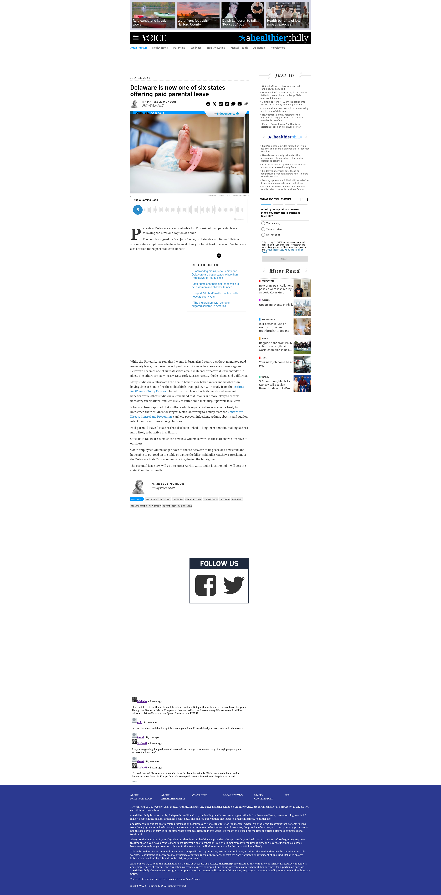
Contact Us (199, 795)
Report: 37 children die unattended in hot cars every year (215, 294)
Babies (181, 505)
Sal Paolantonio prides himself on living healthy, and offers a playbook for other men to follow (284, 148)
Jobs (189, 505)
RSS (287, 795)
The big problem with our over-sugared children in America (211, 304)
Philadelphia (210, 499)
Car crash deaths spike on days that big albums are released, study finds (283, 166)
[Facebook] (208, 104)
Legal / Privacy (233, 795)
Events (265, 300)
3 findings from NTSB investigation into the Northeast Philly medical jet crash (282, 103)
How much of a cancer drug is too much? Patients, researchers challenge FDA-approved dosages (283, 95)
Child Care (157, 112)
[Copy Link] (246, 104)
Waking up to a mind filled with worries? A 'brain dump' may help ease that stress (284, 181)
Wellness (196, 47)
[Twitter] (214, 104)
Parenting (179, 47)
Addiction (259, 47)
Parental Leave (193, 499)
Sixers (265, 376)
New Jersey (155, 505)
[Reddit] (227, 104)
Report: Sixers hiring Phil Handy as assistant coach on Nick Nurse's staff (280, 125)
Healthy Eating (216, 47)
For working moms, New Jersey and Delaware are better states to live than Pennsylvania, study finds (215, 274)
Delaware (178, 499)
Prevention (268, 319)
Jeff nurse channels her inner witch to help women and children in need (215, 285)
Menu (136, 38)
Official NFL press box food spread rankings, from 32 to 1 (280, 87)
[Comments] (233, 104)
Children (225, 499)
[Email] (239, 104)
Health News (160, 47)
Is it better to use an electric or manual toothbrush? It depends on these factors (282, 188)
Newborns (237, 499)
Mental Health (239, 47)
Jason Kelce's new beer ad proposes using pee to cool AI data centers (284, 110)
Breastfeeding (139, 505)
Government (169, 505)
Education (267, 281)
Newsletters (277, 47)
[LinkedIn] (221, 104)
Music (265, 338)
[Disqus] (189, 649)
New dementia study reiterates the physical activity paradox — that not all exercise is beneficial (282, 117)
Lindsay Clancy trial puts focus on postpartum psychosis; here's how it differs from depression (284, 173)
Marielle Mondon (161, 101)
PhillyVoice (154, 38)
